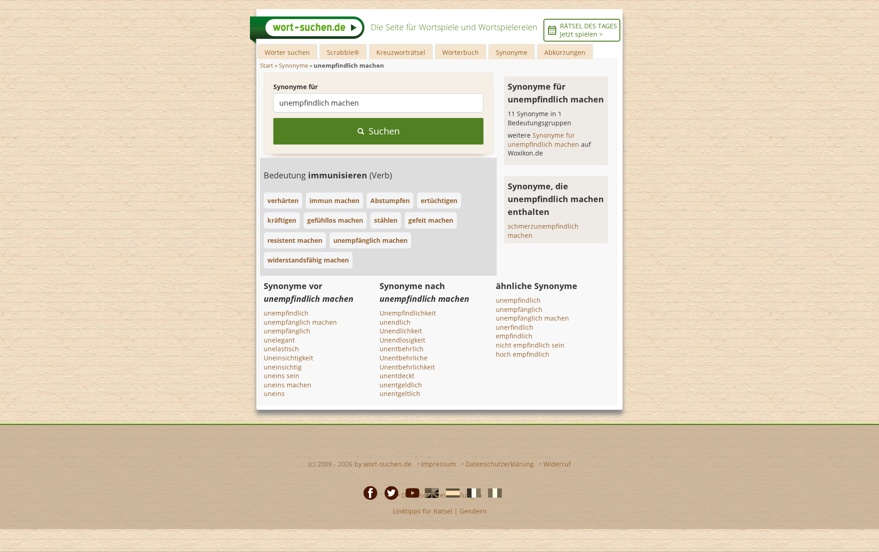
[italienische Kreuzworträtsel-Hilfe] (492, 492)
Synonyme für (295, 86)
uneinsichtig (283, 367)
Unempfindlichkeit (408, 313)
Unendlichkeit (401, 331)
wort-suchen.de (388, 464)
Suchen (384, 131)
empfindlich (514, 336)
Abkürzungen (565, 52)
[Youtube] (409, 492)
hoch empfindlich (522, 354)
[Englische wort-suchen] (429, 492)
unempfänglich (287, 331)
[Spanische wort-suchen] (450, 492)
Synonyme (511, 52)
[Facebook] (367, 492)
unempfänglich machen (300, 322)
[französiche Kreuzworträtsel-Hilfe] (471, 492)
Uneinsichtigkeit (288, 358)
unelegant (279, 340)
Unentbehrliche (404, 358)
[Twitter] (388, 492)
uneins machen (287, 385)
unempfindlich (286, 313)
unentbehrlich (401, 348)
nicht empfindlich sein (530, 345)
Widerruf (557, 464)
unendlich (395, 322)
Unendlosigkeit (402, 340)
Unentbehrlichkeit (407, 367)
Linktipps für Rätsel (422, 511)
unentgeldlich (401, 385)
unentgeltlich (400, 393)
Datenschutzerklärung (500, 464)
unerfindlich (514, 327)
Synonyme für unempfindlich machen (544, 140)
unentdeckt (397, 375)
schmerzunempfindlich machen (543, 231)
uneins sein (281, 375)
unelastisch (281, 348)
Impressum (438, 464)
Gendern (473, 511)
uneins (274, 393)
